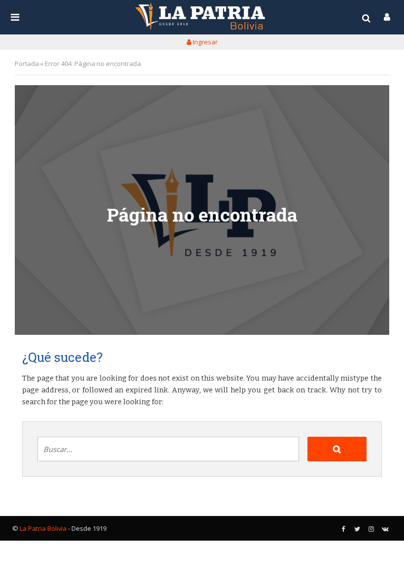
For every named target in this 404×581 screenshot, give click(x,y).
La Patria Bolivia (43, 528)
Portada (27, 63)
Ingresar (204, 41)
